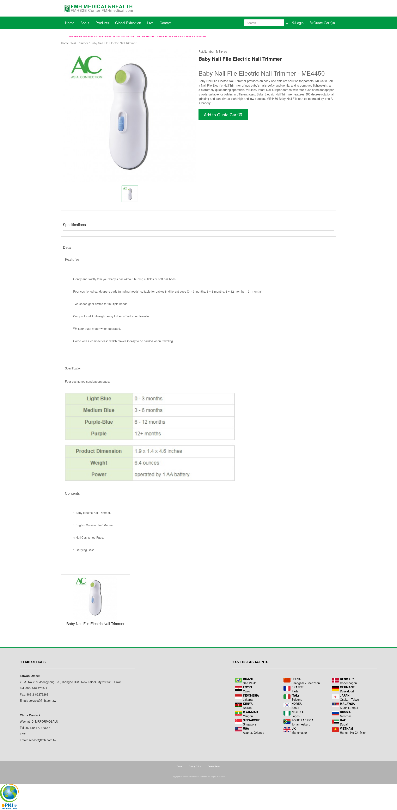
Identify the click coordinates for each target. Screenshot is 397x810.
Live (150, 22)
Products (102, 22)
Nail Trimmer (79, 43)
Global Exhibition (128, 22)
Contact (165, 22)
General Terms (214, 766)
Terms (179, 766)
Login (299, 22)
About (84, 22)
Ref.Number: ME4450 (212, 51)
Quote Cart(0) (324, 22)
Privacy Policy (195, 766)
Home (69, 22)
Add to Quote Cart (221, 115)
